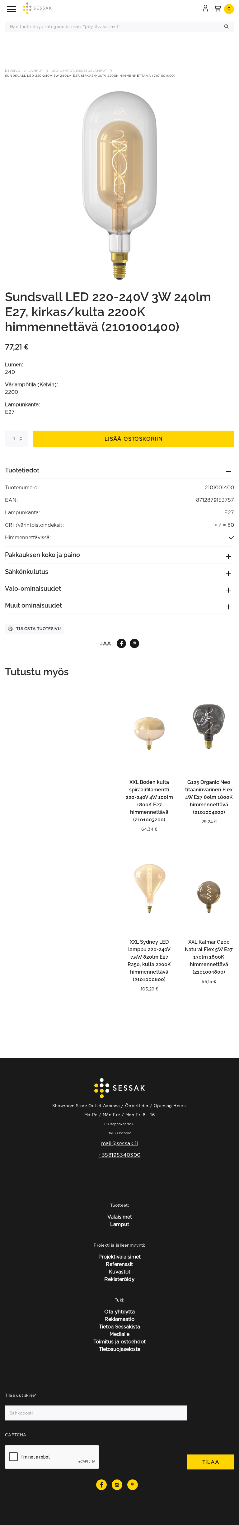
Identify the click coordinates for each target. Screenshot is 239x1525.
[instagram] (117, 1484)
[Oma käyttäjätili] (205, 9)
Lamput (36, 70)
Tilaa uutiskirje (21, 1395)
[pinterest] (135, 643)
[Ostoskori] (217, 9)
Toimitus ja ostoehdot (119, 1341)
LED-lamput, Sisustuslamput (79, 70)
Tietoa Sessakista (119, 1326)
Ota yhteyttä (119, 1311)
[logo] (37, 9)
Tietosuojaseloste (119, 1349)
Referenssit (119, 1264)
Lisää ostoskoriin (134, 439)
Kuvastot (119, 1271)
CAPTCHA (15, 1435)
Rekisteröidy (119, 1279)
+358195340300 (119, 1155)
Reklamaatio (119, 1319)
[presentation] (52, 1457)
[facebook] (121, 643)
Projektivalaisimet (119, 1256)
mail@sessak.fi (119, 1143)
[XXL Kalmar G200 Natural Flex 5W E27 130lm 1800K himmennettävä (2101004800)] (209, 888)
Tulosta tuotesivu (38, 629)
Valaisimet (119, 1217)
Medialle (119, 1334)
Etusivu (13, 70)
